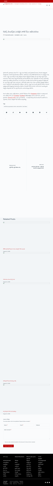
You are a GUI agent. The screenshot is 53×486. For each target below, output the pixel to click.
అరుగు (16, 462)
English (40, 458)
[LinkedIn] (40, 112)
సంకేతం (4, 476)
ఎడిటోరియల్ (40, 464)
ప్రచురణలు (28, 472)
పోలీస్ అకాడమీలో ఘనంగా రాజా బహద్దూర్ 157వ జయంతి (14, 249)
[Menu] (47, 5)
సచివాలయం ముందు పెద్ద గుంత (9, 279)
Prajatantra (34, 93)
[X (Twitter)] (33, 112)
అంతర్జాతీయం (6, 462)
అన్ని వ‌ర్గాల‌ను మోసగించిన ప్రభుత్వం (9, 411)
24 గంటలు (5, 456)
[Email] (20, 112)
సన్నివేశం (17, 476)
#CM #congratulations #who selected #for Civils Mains (15, 106)
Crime (39, 456)
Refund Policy (16, 482)
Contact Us (20, 483)
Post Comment (8, 446)
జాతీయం (40, 468)
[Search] (49, 5)
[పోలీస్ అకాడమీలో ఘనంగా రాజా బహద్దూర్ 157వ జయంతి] (26, 235)
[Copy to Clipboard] (13, 112)
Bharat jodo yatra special (31, 457)
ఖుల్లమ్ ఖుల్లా (17, 468)
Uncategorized (42, 460)
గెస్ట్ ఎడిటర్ (28, 468)
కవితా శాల (28, 466)
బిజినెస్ (4, 474)
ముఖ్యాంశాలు (29, 474)
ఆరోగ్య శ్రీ (28, 464)
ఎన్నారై (4, 466)
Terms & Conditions (14, 481)
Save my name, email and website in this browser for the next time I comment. (20, 442)
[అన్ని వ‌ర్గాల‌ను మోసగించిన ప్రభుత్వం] (26, 397)
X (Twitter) (16, 95)
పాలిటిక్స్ (40, 470)
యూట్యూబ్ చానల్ (11, 97)
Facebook (22, 95)
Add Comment (7, 430)
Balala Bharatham (19, 456)
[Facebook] (26, 112)
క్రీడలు (39, 466)
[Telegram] (46, 112)
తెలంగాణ (25, 35)
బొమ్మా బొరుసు (18, 474)
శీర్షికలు (39, 474)
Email (21, 425)
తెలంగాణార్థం (17, 470)
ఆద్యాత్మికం (40, 462)
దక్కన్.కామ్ (28, 470)
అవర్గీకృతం (28, 462)
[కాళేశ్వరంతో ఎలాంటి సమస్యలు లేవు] (26, 331)
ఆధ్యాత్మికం (5, 464)
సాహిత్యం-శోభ (29, 476)
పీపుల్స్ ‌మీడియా (6, 472)
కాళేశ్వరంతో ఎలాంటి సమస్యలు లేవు (9, 381)
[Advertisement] (26, 18)
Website (38, 425)
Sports (28, 460)
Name (5, 425)
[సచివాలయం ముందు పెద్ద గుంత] (26, 265)
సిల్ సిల (39, 476)
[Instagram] (49, 482)
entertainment (7, 460)
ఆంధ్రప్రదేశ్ (17, 464)
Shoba (16, 460)
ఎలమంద (17, 466)
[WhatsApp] (6, 112)
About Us (15, 483)
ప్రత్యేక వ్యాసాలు (41, 472)
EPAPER (5, 1)
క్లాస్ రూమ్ (5, 468)
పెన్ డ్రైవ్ (16, 472)
